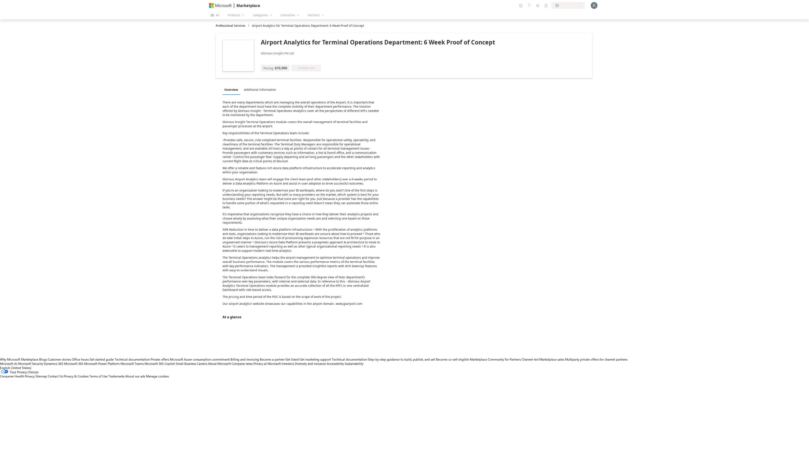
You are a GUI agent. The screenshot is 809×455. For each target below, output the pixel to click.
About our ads (135, 376)
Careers (202, 363)
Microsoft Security (30, 363)
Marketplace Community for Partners (495, 359)
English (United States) (15, 368)
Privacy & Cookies (76, 376)
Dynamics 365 (53, 363)
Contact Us (55, 376)
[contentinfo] (249, 25)
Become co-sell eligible (452, 359)
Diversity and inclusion (310, 363)
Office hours (80, 359)
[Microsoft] (220, 5)
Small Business (186, 363)
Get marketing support (315, 359)
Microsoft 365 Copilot (160, 363)
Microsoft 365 (73, 363)
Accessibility (335, 363)
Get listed (292, 359)
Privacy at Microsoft (267, 363)
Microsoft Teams (132, 363)
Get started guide (102, 359)
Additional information (260, 90)
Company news (242, 363)
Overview (231, 90)
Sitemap (41, 376)
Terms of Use (98, 376)
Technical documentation (132, 359)
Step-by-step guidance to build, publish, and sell (401, 359)
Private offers (160, 359)
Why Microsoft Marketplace (19, 359)
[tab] (232, 89)
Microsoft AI (8, 363)
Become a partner (272, 359)
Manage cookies (157, 376)
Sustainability (354, 363)
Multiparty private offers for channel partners (596, 359)
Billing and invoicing (244, 359)
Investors (288, 363)
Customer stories (59, 359)
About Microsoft (219, 363)
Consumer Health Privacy (17, 376)
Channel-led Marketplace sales (543, 359)
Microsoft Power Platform (102, 363)
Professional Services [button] (230, 26)
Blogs (43, 359)
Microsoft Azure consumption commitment (200, 359)
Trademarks (116, 376)
